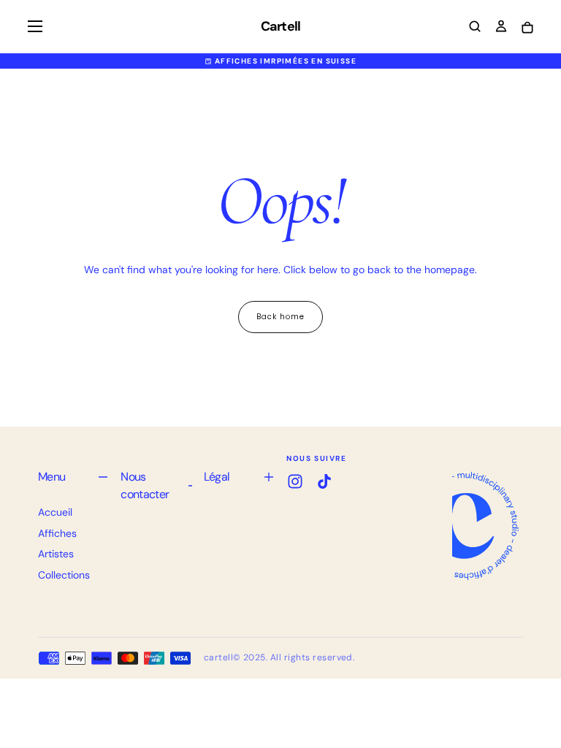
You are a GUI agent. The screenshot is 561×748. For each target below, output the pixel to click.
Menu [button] (51, 476)
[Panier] (527, 28)
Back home (280, 316)
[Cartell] (464, 526)
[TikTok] (324, 481)
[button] (35, 26)
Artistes (56, 553)
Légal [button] (217, 476)
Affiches (57, 533)
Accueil (55, 512)
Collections (64, 574)
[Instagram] (295, 481)
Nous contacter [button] (145, 485)
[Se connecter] (501, 28)
